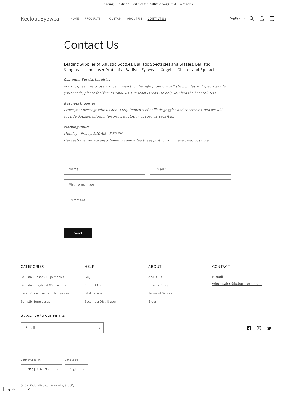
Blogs (152, 301)
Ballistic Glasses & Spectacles (42, 277)
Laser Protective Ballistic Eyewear (46, 293)
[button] (94, 18)
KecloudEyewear (40, 385)
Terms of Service (160, 293)
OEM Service (93, 293)
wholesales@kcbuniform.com (237, 283)
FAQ (87, 277)
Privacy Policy (158, 285)
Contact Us (93, 285)
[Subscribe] (98, 327)
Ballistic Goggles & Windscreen (43, 285)
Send (78, 233)
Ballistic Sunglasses (35, 301)
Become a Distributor (100, 301)
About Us (155, 277)
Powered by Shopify (62, 385)
